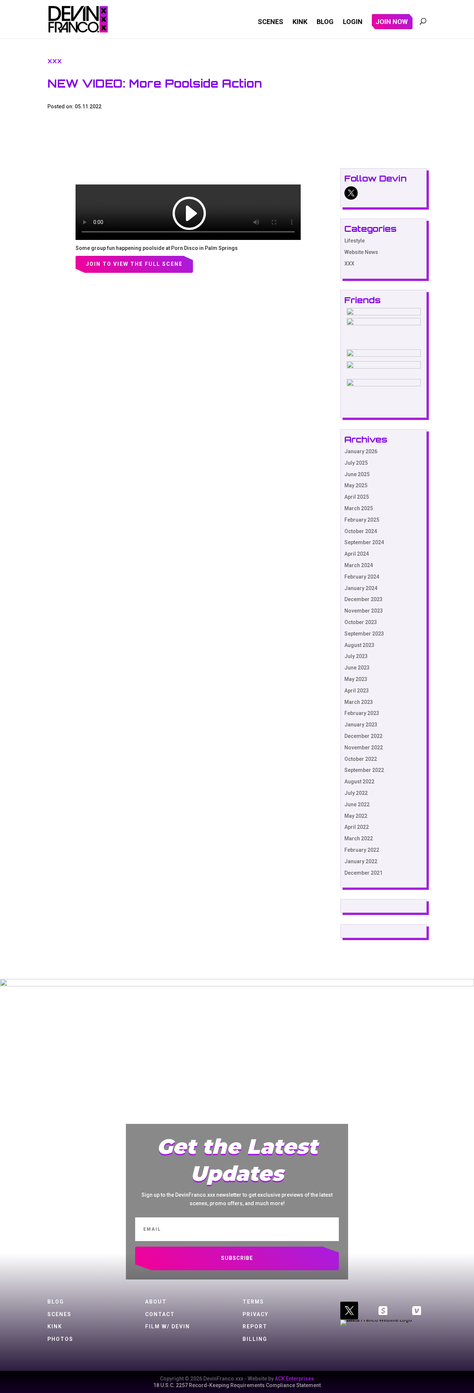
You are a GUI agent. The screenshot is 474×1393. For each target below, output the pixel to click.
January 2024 (360, 588)
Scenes (270, 22)
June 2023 (357, 668)
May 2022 (355, 816)
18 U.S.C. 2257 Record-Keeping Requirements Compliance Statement (237, 1385)
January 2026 (360, 451)
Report (255, 1326)
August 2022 (359, 781)
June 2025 (357, 474)
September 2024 (364, 542)
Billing (255, 1339)
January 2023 (360, 725)
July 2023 (356, 656)
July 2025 (356, 463)
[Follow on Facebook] (383, 1310)
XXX (54, 61)
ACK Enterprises (294, 1379)
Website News (361, 252)
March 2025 (358, 508)
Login (353, 22)
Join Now (391, 22)
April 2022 (356, 827)
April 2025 (356, 497)
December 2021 (363, 873)
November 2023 (363, 611)
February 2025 (361, 520)
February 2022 (361, 850)
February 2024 (361, 577)
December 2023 (363, 599)
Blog (325, 22)
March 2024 (358, 565)
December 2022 (363, 736)
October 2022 (360, 759)
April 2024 (356, 554)
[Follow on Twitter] (349, 1310)
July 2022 (356, 793)
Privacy (255, 1314)
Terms (253, 1302)
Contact (160, 1314)
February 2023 (361, 713)
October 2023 (360, 622)
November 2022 (363, 747)
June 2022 (357, 804)
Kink (300, 22)
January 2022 (360, 861)
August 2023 (359, 645)
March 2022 (358, 838)
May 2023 (355, 679)
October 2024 (360, 531)
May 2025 (355, 485)
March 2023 (358, 702)
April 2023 (356, 691)
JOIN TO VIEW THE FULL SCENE (134, 264)
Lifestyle (354, 241)
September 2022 (364, 770)
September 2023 (364, 634)
